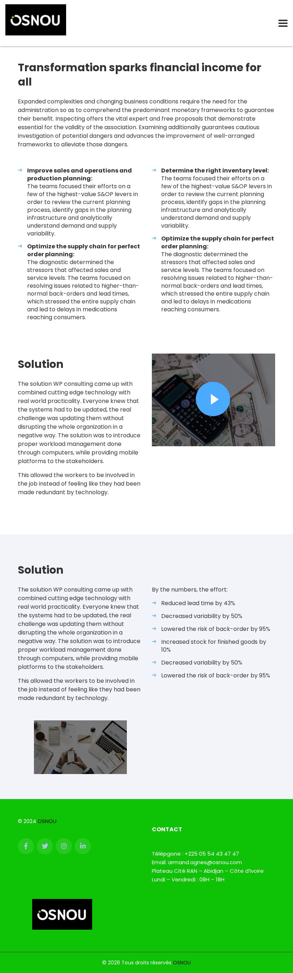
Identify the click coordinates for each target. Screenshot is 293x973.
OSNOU (47, 821)
